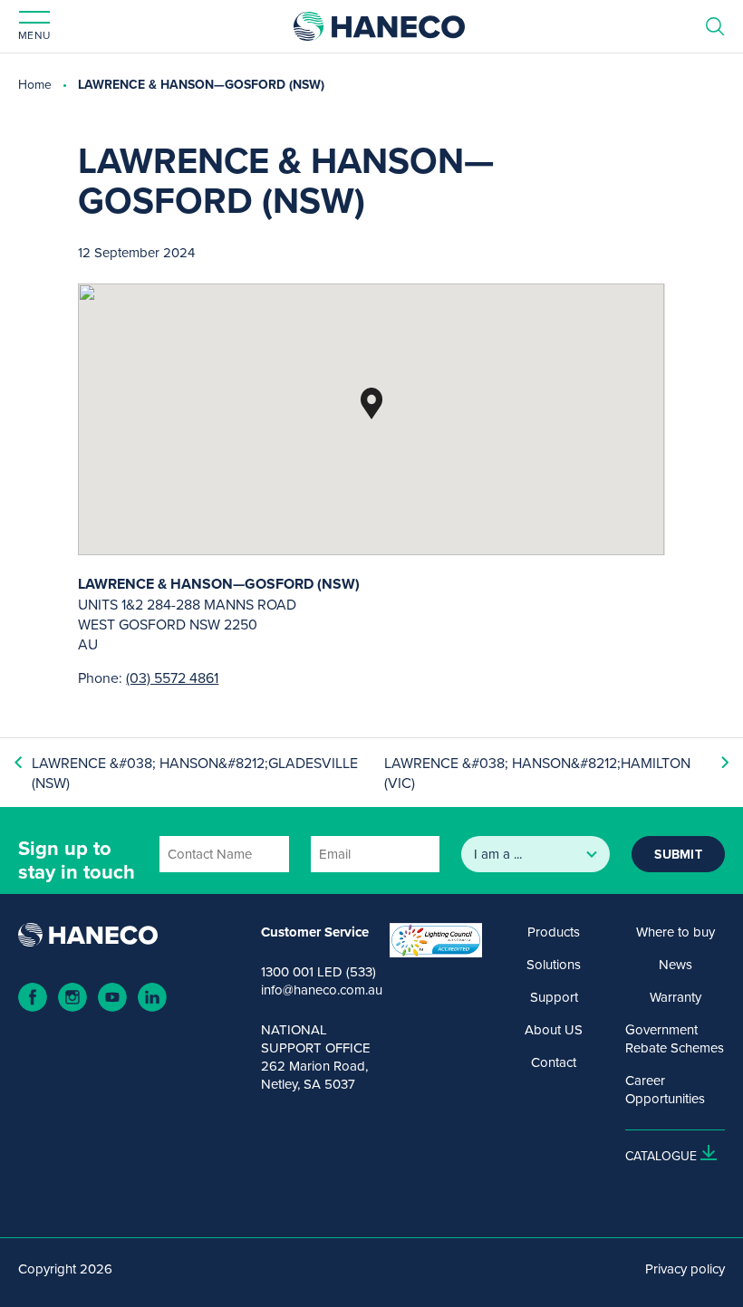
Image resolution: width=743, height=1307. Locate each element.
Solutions (553, 965)
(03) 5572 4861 (172, 677)
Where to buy (675, 932)
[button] (371, 403)
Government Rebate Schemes (674, 1039)
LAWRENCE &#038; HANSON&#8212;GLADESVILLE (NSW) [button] (195, 773)
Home (35, 84)
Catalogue (661, 1156)
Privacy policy (685, 1269)
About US (554, 1030)
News (675, 965)
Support (554, 997)
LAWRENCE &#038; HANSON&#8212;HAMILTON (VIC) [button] (537, 773)
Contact (553, 1062)
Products (553, 932)
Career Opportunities (665, 1090)
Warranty (675, 997)
